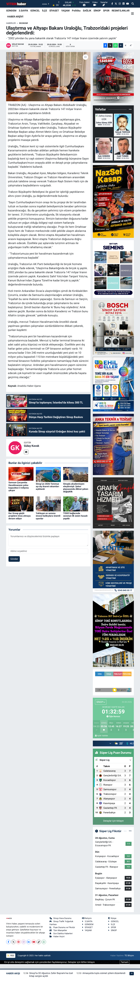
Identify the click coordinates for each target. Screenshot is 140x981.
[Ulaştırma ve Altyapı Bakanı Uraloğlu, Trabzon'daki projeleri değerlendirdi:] (48, 76)
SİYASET (54, 10)
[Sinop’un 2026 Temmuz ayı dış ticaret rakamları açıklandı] (48, 474)
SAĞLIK (87, 10)
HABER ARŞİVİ (15, 16)
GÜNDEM (11, 10)
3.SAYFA (23, 10)
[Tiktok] (39, 942)
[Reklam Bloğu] (113, 77)
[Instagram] (23, 942)
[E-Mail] (26, 452)
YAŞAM (65, 10)
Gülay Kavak (31, 445)
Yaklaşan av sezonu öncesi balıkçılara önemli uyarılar (48, 516)
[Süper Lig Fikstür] (130, 831)
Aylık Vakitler (102, 735)
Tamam (125, 962)
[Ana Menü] (132, 14)
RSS (12, 955)
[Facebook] (8, 942)
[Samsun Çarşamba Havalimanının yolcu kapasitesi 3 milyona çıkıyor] (20, 473)
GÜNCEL (35, 10)
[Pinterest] (18, 942)
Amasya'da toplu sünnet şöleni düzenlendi (103, 973)
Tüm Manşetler (60, 930)
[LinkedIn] (28, 942)
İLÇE (44, 10)
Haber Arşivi (59, 936)
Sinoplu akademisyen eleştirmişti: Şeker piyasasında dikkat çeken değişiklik (75, 488)
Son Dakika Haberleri (63, 933)
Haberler (11, 23)
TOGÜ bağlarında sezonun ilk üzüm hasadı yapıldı (75, 516)
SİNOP (97, 10)
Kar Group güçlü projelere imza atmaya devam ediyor (19, 516)
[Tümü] (130, 109)
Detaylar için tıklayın (113, 820)
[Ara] (133, 4)
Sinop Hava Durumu (62, 918)
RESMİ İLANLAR (120, 10)
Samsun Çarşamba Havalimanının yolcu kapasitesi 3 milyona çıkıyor (18, 486)
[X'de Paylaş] (110, 45)
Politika (76, 10)
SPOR (106, 10)
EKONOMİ (23, 23)
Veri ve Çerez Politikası (107, 962)
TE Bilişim (129, 955)
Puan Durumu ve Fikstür (64, 927)
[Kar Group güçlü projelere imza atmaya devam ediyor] (20, 503)
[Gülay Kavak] (15, 447)
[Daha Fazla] (121, 45)
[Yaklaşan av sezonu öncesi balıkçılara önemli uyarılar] (48, 503)
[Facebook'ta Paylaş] (105, 45)
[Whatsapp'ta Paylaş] (115, 45)
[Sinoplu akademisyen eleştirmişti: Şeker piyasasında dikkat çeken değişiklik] (75, 474)
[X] (13, 942)
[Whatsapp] (44, 942)
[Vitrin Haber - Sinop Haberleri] (16, 4)
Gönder (14, 559)
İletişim (88, 918)
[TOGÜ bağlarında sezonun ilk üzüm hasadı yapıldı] (75, 503)
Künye (113, 918)
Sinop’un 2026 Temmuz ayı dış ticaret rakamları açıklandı (47, 486)
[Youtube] (33, 942)
